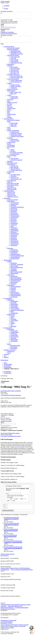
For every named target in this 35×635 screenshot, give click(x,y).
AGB (20, 606)
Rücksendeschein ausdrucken (18, 604)
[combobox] (8, 27)
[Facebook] (1, 630)
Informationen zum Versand (8, 609)
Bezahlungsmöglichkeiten (21, 607)
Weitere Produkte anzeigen (7, 554)
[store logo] (15, 18)
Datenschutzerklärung (13, 606)
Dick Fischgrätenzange (10, 536)
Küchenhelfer (7, 365)
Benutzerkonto (4, 360)
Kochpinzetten (7, 367)
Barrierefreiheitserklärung (7, 607)
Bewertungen (5, 555)
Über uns (13, 569)
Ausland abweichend (6, 421)
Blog (31, 569)
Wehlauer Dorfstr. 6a (14, 568)
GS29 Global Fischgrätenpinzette (13, 548)
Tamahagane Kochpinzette (11, 519)
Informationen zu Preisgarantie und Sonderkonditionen (8, 621)
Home (5, 363)
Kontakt (6, 8)
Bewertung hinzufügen (15, 395)
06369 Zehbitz (24, 568)
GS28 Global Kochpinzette (11, 524)
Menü (2, 43)
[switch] (31, 633)
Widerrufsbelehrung (6, 604)
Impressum (18, 569)
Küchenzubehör (8, 364)
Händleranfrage (26, 569)
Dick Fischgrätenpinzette (11, 530)
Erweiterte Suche (5, 29)
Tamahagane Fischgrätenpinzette (13, 542)
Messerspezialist (5, 568)
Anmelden (6, 5)
